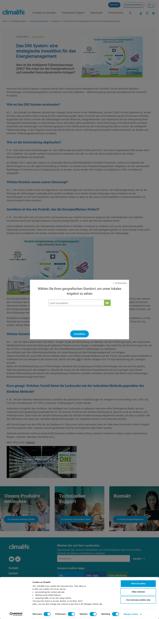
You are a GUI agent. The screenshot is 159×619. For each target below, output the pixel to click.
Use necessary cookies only (138, 600)
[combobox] (79, 303)
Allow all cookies (138, 583)
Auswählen (79, 334)
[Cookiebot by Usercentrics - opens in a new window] (16, 614)
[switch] (71, 614)
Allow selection (138, 592)
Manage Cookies (131, 614)
